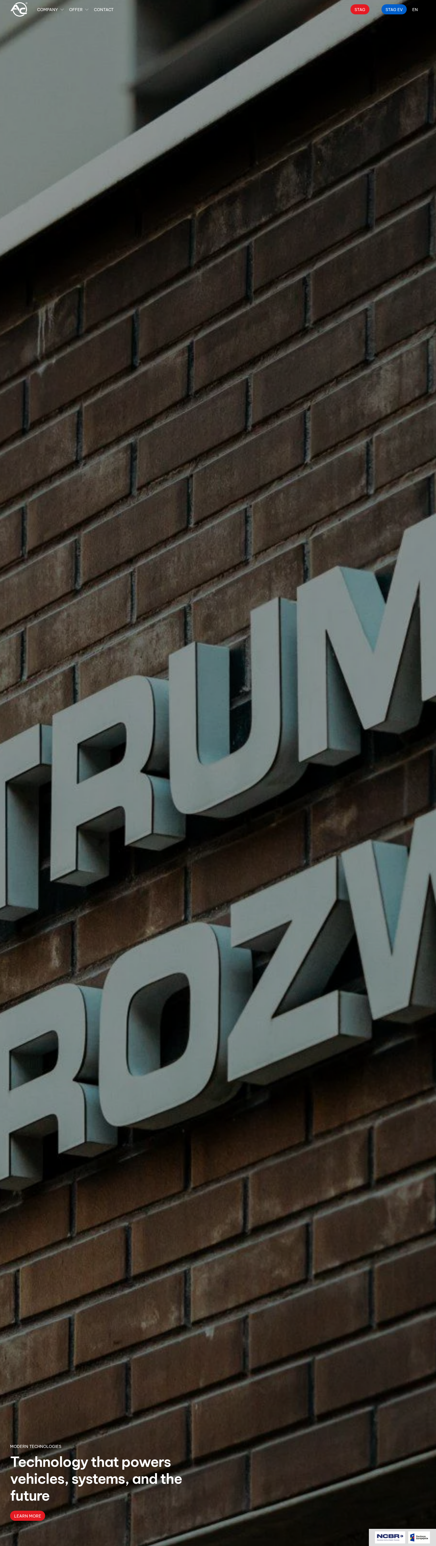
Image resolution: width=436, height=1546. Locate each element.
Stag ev (394, 9)
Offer (76, 9)
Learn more (27, 1516)
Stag (360, 9)
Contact (104, 9)
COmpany (47, 9)
